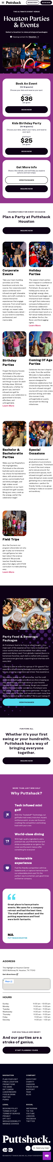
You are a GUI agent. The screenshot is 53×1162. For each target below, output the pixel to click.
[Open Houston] (38, 37)
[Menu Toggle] (3, 2)
